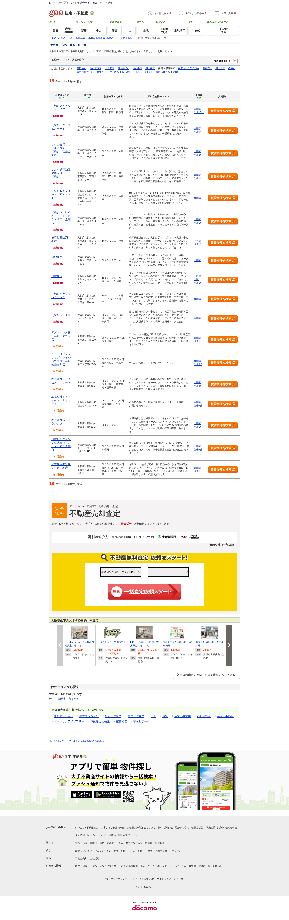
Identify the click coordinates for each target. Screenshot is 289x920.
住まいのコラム (178, 866)
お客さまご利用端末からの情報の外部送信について (128, 827)
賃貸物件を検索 (221, 110)
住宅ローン (175, 850)
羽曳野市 (207, 68)
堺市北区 (220, 68)
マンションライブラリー (69, 721)
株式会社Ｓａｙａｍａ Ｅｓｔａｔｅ (61, 400)
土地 (153, 716)
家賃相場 (121, 721)
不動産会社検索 (100, 721)
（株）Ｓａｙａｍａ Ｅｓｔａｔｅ (61, 194)
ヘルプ (133, 878)
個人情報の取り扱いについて (90, 835)
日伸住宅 (56, 256)
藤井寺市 (101, 72)
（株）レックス (61, 315)
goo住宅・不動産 (56, 827)
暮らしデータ (141, 721)
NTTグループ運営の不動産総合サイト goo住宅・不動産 (81, 2)
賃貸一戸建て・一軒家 (111, 843)
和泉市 (176, 72)
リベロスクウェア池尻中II (111, 642)
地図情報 (217, 866)
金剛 (76, 698)
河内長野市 (123, 68)
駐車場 (148, 843)
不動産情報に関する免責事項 (88, 741)
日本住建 (56, 276)
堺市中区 (137, 68)
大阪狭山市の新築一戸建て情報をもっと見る (207, 674)
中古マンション (89, 716)
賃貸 (165, 716)
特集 (77, 866)
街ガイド (162, 866)
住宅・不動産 (225, 716)
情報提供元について (60, 741)
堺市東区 (109, 68)
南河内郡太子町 (85, 72)
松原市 (231, 68)
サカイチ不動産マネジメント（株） (61, 173)
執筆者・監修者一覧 (199, 866)
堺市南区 (150, 68)
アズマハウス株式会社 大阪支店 (61, 336)
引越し (86, 866)
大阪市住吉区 (163, 72)
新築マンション (63, 716)
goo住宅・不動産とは (86, 827)
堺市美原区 (95, 68)
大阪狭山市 (64, 698)
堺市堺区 (127, 72)
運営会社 (178, 878)
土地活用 (94, 858)
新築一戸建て (113, 716)
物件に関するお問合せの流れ (173, 827)
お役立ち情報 (53, 865)
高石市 (138, 72)
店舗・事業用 (182, 716)
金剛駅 (197, 198)
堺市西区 (114, 72)
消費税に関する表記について (124, 835)
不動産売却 (81, 858)
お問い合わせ (147, 878)
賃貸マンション (134, 843)
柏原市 (149, 72)
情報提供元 (197, 827)
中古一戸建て (136, 716)
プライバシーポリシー (115, 878)
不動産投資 (204, 716)
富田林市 (81, 68)
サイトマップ (164, 878)
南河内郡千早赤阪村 (188, 68)
